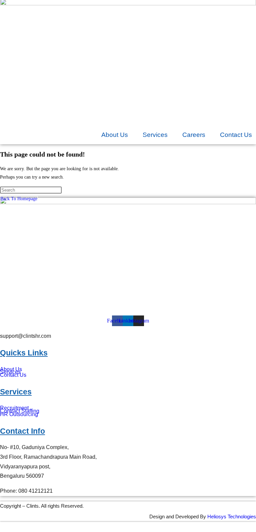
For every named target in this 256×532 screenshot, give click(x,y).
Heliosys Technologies (231, 516)
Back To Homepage (18, 198)
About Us (114, 134)
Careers (193, 134)
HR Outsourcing (19, 414)
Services (155, 134)
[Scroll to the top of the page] (2, 526)
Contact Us (236, 134)
